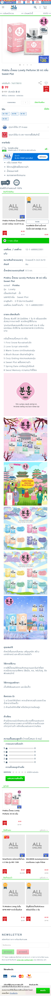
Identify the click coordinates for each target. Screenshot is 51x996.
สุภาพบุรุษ (8, 951)
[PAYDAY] (25, 2)
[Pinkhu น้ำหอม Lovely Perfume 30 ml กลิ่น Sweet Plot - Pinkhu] (12, 799)
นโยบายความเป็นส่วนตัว (25, 960)
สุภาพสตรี (23, 951)
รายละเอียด (12, 240)
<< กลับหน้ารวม (7, 13)
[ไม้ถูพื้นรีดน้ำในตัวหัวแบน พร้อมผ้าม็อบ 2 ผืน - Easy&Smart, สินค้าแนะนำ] (37, 893)
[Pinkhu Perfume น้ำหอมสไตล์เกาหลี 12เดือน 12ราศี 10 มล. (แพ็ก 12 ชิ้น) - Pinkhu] (13, 207)
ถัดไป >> (47, 13)
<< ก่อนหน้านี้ (27, 13)
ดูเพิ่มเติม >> (44, 830)
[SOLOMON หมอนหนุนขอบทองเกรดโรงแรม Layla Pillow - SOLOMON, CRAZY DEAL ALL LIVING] (37, 846)
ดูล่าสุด (6, 786)
